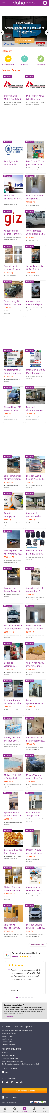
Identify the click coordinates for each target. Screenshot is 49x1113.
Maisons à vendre (7, 1036)
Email (6, 1072)
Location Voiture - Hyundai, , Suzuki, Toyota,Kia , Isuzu (35, 927)
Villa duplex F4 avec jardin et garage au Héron (34, 815)
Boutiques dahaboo (8, 1055)
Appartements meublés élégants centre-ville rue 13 (35, 304)
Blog (21, 1061)
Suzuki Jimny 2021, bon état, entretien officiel (13, 304)
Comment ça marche (12, 1061)
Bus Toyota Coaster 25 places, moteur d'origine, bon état (13, 628)
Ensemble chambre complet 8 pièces (34, 410)
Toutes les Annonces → (37, 945)
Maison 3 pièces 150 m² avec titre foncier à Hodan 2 (13, 890)
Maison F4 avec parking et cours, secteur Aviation (34, 853)
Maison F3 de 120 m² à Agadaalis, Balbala (12, 778)
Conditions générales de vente (12, 1064)
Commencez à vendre (25, 1091)
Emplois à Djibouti (8, 1042)
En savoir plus (8, 1016)
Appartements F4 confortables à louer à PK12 (34, 591)
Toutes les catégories (8, 1045)
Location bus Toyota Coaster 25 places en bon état (13, 591)
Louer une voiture (26, 1030)
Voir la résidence (24, 41)
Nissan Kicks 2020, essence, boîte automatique (13, 410)
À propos (5, 1052)
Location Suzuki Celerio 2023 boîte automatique (35, 478)
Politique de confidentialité (30, 1064)
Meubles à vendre (7, 1039)
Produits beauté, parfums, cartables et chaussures (35, 553)
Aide (3, 1061)
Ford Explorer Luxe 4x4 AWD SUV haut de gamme (13, 553)
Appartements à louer (9, 1033)
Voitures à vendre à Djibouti (11, 1030)
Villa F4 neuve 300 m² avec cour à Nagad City (35, 665)
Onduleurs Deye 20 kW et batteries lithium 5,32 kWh (35, 372)
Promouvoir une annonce (10, 1058)
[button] (17, 997)
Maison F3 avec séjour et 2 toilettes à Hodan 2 (35, 628)
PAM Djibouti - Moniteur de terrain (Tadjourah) (13, 164)
